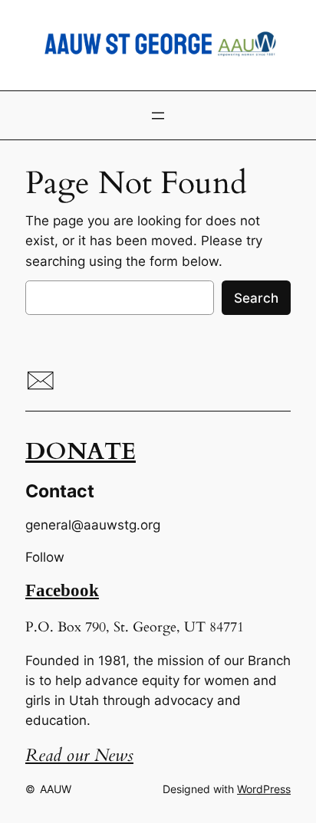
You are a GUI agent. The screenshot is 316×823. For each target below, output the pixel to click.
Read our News (79, 755)
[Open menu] (158, 116)
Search (256, 298)
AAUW (55, 788)
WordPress (264, 788)
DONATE (80, 451)
